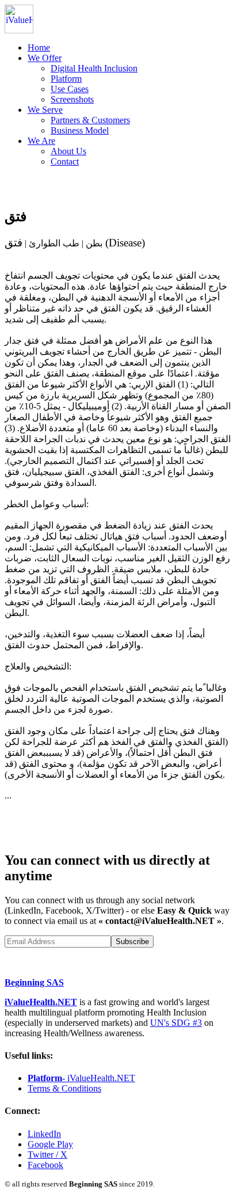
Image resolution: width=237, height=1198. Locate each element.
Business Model (80, 130)
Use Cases (70, 89)
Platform (66, 78)
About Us (68, 151)
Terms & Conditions (64, 1088)
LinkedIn (44, 1134)
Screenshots (72, 99)
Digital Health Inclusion (94, 68)
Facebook (45, 1165)
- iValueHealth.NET (81, 1078)
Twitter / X (47, 1154)
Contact (65, 161)
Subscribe (132, 941)
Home (39, 47)
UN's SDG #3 (176, 1023)
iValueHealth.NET (41, 1002)
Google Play (50, 1144)
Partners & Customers (90, 120)
